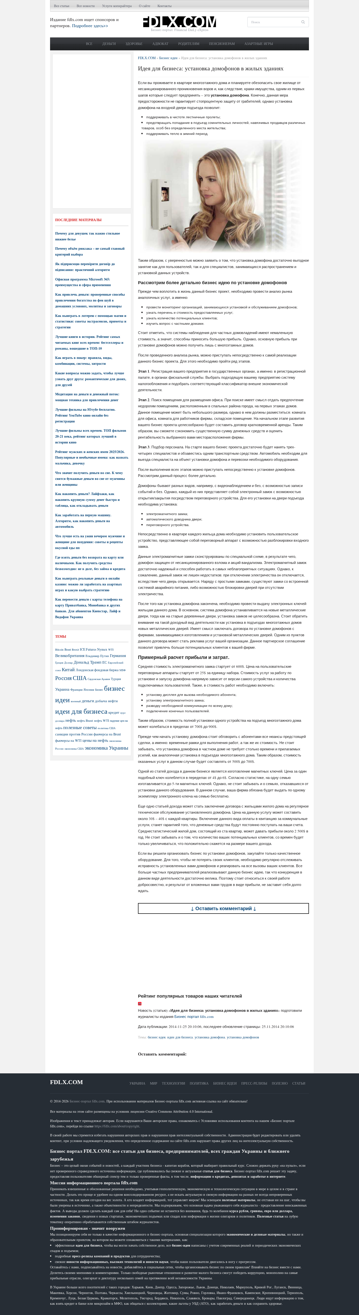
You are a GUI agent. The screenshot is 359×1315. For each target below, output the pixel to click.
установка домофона (210, 1037)
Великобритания (69, 655)
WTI (111, 649)
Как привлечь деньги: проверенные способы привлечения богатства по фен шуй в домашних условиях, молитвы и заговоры (90, 300)
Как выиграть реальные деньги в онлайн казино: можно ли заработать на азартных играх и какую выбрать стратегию (88, 584)
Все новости (86, 5)
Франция (76, 690)
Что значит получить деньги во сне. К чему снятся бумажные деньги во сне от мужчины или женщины (90, 478)
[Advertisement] (223, 953)
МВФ (122, 670)
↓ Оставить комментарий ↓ (223, 908)
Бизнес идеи (225, 1083)
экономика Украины (106, 747)
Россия (63, 678)
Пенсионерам (222, 43)
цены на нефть (95, 740)
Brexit (75, 649)
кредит (113, 712)
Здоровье (134, 43)
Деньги (109, 43)
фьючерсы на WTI (68, 740)
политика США (107, 728)
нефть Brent (85, 720)
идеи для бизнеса (180, 1037)
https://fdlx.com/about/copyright (117, 1126)
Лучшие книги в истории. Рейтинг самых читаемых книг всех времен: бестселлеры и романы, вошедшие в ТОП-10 (89, 342)
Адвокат (160, 43)
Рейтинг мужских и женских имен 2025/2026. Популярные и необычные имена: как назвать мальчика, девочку (91, 457)
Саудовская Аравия (99, 679)
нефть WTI (101, 720)
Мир (153, 1083)
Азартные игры (258, 43)
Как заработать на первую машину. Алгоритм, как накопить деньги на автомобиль (83, 520)
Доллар (68, 662)
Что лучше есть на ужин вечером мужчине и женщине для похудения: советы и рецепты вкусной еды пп (90, 541)
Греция (59, 662)
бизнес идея (156, 1037)
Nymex (102, 649)
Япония (89, 689)
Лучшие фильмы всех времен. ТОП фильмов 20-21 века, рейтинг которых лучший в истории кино (90, 436)
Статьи (298, 1083)
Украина (62, 689)
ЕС (104, 662)
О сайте (144, 5)
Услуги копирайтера (117, 5)
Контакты (164, 5)
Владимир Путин (97, 656)
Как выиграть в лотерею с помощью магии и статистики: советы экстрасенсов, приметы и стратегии (90, 321)
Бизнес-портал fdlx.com (87, 1101)
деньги (88, 700)
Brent (67, 649)
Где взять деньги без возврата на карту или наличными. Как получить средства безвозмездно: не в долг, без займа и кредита (90, 563)
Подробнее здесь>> (90, 25)
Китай (68, 669)
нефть (70, 720)
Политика (199, 1083)
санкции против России (74, 734)
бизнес (99, 689)
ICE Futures (88, 649)
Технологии (173, 1083)
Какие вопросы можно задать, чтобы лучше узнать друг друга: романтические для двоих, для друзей (90, 378)
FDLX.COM (66, 1082)
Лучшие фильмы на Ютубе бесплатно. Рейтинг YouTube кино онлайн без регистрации (85, 415)
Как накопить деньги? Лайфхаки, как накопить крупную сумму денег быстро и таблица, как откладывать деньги (87, 499)
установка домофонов (243, 1037)
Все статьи (61, 5)
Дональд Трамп (87, 662)
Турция (116, 679)
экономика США (74, 748)
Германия (118, 655)
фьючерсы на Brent (107, 734)
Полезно (280, 1083)
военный (76, 701)
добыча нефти (106, 700)
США (80, 678)
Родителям (188, 43)
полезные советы (80, 727)
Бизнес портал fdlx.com (194, 1016)
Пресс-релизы (254, 1083)
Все (89, 43)
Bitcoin (59, 649)
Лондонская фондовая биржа (97, 670)
